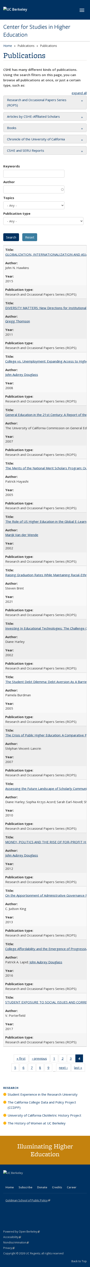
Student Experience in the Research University (43, 1094)
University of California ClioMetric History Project (44, 1115)
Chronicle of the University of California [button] (36, 139)
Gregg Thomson (17, 321)
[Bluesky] (41, 1180)
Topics (8, 198)
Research (11, 1088)
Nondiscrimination (16, 1242)
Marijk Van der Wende (21, 535)
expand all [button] (79, 93)
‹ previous (41, 1059)
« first (22, 1059)
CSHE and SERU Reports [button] (25, 150)
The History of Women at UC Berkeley (37, 1123)
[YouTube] (24, 1180)
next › (65, 1068)
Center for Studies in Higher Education (36, 31)
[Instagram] (33, 1180)
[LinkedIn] (15, 1180)
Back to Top (79, 1261)
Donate (42, 1187)
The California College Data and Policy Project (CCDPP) (42, 1105)
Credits (57, 1187)
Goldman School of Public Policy (27, 1200)
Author (9, 182)
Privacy (9, 1248)
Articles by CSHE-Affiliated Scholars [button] (33, 116)
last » (79, 1068)
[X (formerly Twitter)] (7, 1180)
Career (71, 1187)
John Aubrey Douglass (21, 374)
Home (7, 46)
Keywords (11, 166)
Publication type (16, 213)
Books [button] (11, 128)
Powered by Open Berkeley (21, 1231)
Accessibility (12, 1237)
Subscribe (25, 1187)
